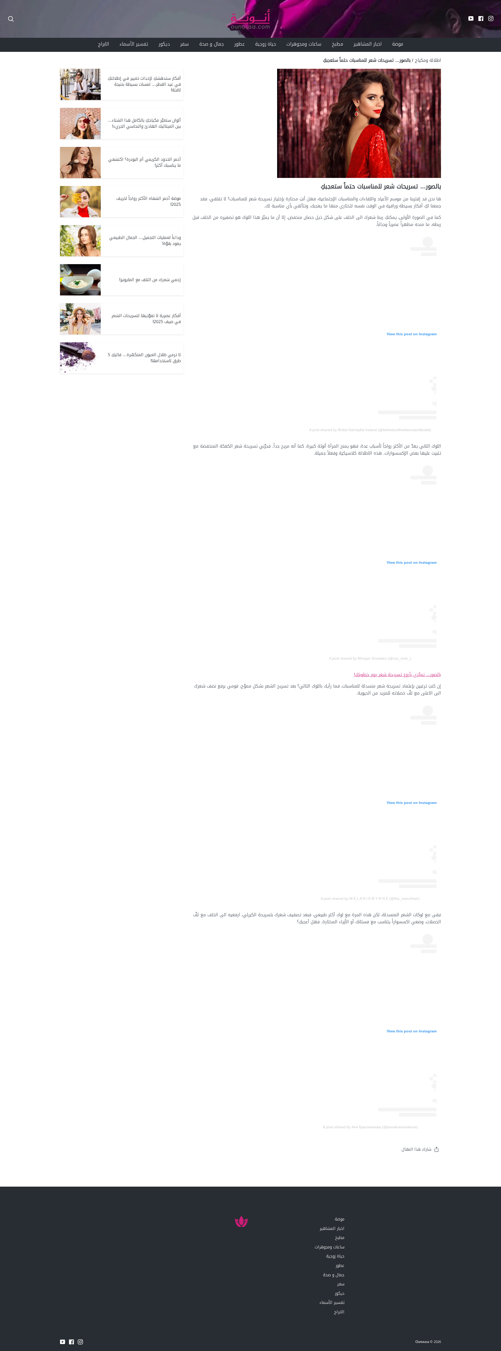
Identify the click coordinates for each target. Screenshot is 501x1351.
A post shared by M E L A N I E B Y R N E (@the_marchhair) (370, 898)
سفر (340, 1284)
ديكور (339, 1293)
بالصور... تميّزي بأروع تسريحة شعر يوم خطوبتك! (397, 674)
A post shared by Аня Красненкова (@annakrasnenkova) (370, 1127)
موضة (339, 1219)
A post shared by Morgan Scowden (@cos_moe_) (370, 658)
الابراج (339, 1312)
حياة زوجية (335, 1256)
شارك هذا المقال (416, 1149)
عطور (340, 1265)
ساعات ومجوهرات (329, 1247)
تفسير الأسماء (331, 1302)
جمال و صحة (333, 1275)
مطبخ (339, 1238)
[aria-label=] (10, 19)
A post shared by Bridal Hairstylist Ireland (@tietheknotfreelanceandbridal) (370, 430)
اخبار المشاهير (332, 1228)
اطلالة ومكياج (428, 60)
